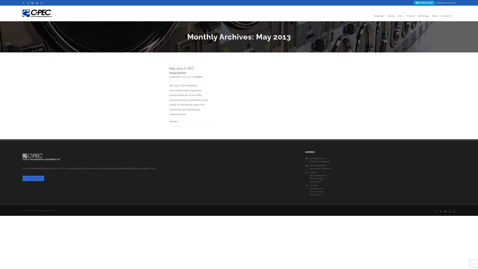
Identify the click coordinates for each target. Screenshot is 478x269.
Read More (173, 121)
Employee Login (425, 3)
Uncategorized (198, 77)
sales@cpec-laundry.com (445, 3)
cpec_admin (176, 77)
